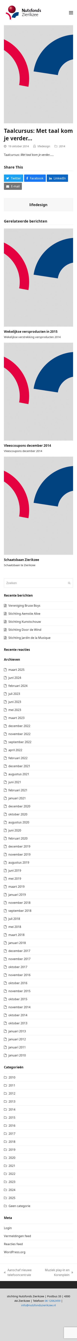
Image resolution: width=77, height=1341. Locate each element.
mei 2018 (14, 927)
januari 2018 (17, 943)
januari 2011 (17, 1047)
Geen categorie (19, 1206)
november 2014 (19, 1007)
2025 (12, 1198)
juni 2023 (14, 702)
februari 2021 (17, 790)
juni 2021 (14, 782)
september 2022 (19, 742)
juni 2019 (14, 870)
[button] (71, 12)
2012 (12, 1093)
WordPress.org (14, 1252)
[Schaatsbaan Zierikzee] (38, 505)
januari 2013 (17, 1031)
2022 (12, 1174)
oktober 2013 (17, 1023)
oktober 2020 (17, 814)
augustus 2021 (18, 774)
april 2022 (15, 750)
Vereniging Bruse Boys (24, 606)
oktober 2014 (17, 1015)
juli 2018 (14, 919)
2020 (12, 1158)
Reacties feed (13, 1244)
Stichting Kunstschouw (24, 622)
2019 (12, 1150)
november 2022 (19, 734)
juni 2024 (14, 678)
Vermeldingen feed (17, 1236)
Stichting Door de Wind (24, 630)
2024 (12, 1190)
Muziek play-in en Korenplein (56, 1272)
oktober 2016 (17, 983)
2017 (12, 1134)
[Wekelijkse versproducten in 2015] (38, 277)
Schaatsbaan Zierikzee (21, 560)
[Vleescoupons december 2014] (38, 391)
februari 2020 (17, 838)
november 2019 (19, 854)
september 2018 (19, 911)
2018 (12, 1142)
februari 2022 (17, 758)
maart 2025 (16, 670)
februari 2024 (17, 686)
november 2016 (19, 975)
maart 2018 (16, 935)
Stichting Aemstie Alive (24, 614)
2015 (12, 1117)
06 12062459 (52, 1301)
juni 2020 (14, 830)
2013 (12, 1101)
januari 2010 (17, 1055)
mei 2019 (14, 878)
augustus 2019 (18, 862)
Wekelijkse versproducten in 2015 (31, 331)
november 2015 (19, 991)
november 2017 (19, 959)
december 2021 (19, 766)
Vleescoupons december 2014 (27, 445)
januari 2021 (17, 798)
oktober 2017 (17, 967)
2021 (12, 1166)
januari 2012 (17, 1039)
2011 (12, 1085)
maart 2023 (16, 718)
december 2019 (19, 846)
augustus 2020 (18, 822)
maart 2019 (16, 887)
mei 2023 (14, 710)
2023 (12, 1182)
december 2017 (19, 951)
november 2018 (19, 903)
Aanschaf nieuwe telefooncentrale (18, 1272)
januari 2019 (17, 895)
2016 (12, 1126)
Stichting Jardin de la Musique (29, 638)
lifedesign (44, 146)
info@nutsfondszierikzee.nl (38, 1305)
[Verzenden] (69, 583)
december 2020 (19, 806)
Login (8, 1228)
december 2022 (19, 726)
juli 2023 (14, 694)
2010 (12, 1077)
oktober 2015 (17, 999)
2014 (62, 146)
